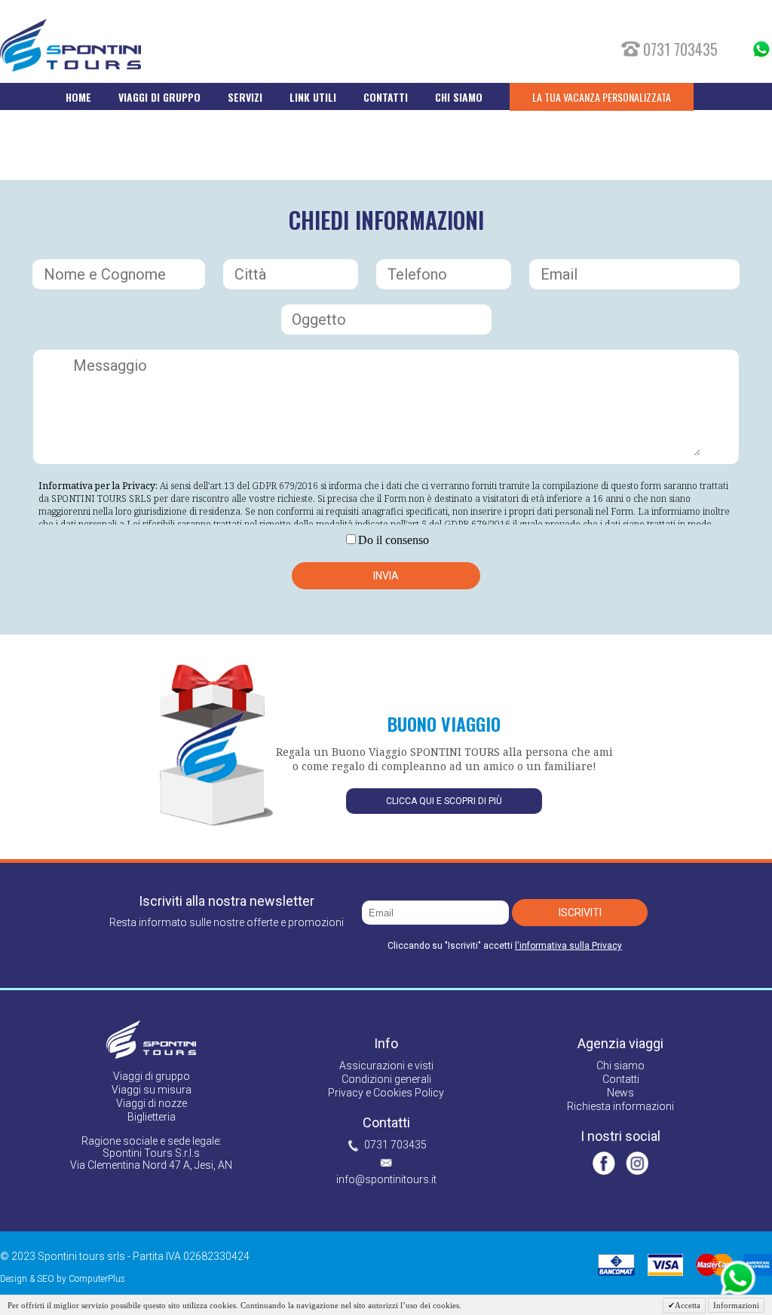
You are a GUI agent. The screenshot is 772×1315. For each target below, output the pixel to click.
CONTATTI (385, 97)
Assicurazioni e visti (386, 1066)
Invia (386, 576)
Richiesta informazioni (620, 1106)
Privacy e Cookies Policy (386, 1093)
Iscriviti (580, 913)
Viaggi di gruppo (151, 1076)
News (620, 1093)
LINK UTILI (313, 97)
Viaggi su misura (151, 1090)
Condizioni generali (386, 1079)
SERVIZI (245, 97)
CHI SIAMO (458, 97)
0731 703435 (395, 1145)
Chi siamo (620, 1066)
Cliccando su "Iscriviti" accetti (505, 945)
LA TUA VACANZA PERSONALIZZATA (601, 97)
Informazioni (736, 1305)
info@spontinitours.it (386, 1179)
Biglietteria (151, 1117)
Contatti (620, 1079)
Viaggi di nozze (151, 1103)
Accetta (687, 1305)
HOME (78, 97)
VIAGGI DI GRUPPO (159, 97)
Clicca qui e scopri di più (444, 801)
